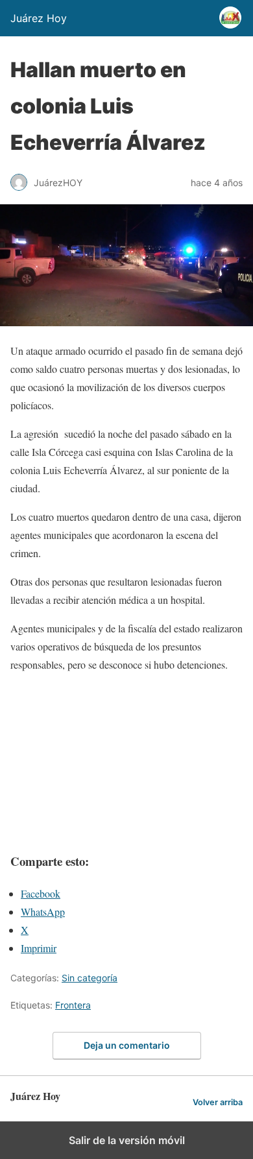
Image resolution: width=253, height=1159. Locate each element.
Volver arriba (218, 1102)
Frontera (73, 1004)
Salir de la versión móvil (127, 1140)
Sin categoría (89, 977)
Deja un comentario (127, 1045)
